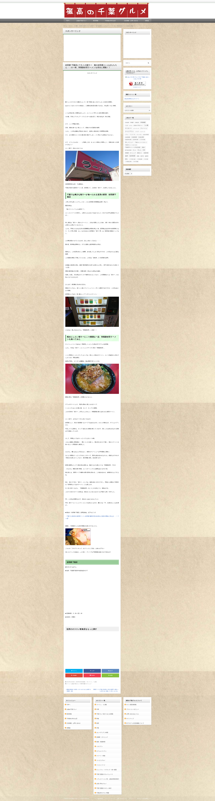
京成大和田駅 (146, 134)
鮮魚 (126, 159)
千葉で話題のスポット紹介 (104, 788)
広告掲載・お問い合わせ (131, 20)
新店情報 (95, 20)
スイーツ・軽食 (100, 755)
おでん (130, 125)
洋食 (97, 728)
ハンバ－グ (142, 131)
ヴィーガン (139, 134)
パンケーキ (132, 134)
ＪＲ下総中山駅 (132, 159)
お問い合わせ (130, 1)
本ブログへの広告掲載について (135, 723)
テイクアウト (129, 131)
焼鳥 (138, 156)
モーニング (88, 683)
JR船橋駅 (143, 122)
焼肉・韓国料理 (100, 741)
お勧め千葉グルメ (81, 20)
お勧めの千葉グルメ (138, 125)
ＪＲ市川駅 (145, 159)
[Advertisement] (92, 48)
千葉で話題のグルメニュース (104, 774)
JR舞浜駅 (137, 122)
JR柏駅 (132, 122)
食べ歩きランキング (137, 87)
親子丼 (142, 156)
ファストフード (100, 765)
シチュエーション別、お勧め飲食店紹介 (107, 779)
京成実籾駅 (127, 137)
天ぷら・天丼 (141, 150)
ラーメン (68, 683)
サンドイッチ (136, 128)
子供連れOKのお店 (110, 20)
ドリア (137, 131)
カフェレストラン (101, 751)
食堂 (97, 723)
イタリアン (99, 746)
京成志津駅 (141, 137)
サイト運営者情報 (131, 704)
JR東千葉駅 (82, 683)
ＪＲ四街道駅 (139, 159)
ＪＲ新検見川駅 (128, 161)
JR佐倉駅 (127, 122)
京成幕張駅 (134, 137)
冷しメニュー (129, 142)
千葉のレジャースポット (141, 142)
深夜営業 (146, 153)
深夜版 (147, 20)
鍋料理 (146, 156)
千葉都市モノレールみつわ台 (131, 144)
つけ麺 (146, 125)
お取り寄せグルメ (101, 783)
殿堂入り (139, 153)
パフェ (126, 134)
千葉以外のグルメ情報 (102, 793)
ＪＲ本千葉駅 (135, 161)
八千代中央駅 (142, 139)
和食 (97, 718)
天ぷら (134, 150)
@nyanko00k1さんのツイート (132, 98)
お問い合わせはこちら (132, 714)
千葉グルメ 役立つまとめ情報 (104, 714)
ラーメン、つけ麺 (92, 681)
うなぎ (126, 125)
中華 (97, 709)
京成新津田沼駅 (128, 139)
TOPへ (68, 20)
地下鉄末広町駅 (128, 150)
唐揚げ (143, 147)
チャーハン (144, 128)
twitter (145, 1)
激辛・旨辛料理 (130, 156)
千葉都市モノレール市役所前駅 (132, 147)
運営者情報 (122, 1)
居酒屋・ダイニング (130, 153)
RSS (150, 1)
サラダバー (128, 128)
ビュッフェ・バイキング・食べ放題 (106, 769)
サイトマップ (139, 1)
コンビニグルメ (100, 760)
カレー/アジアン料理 (102, 732)
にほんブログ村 (137, 78)
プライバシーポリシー (132, 709)
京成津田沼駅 (135, 139)
